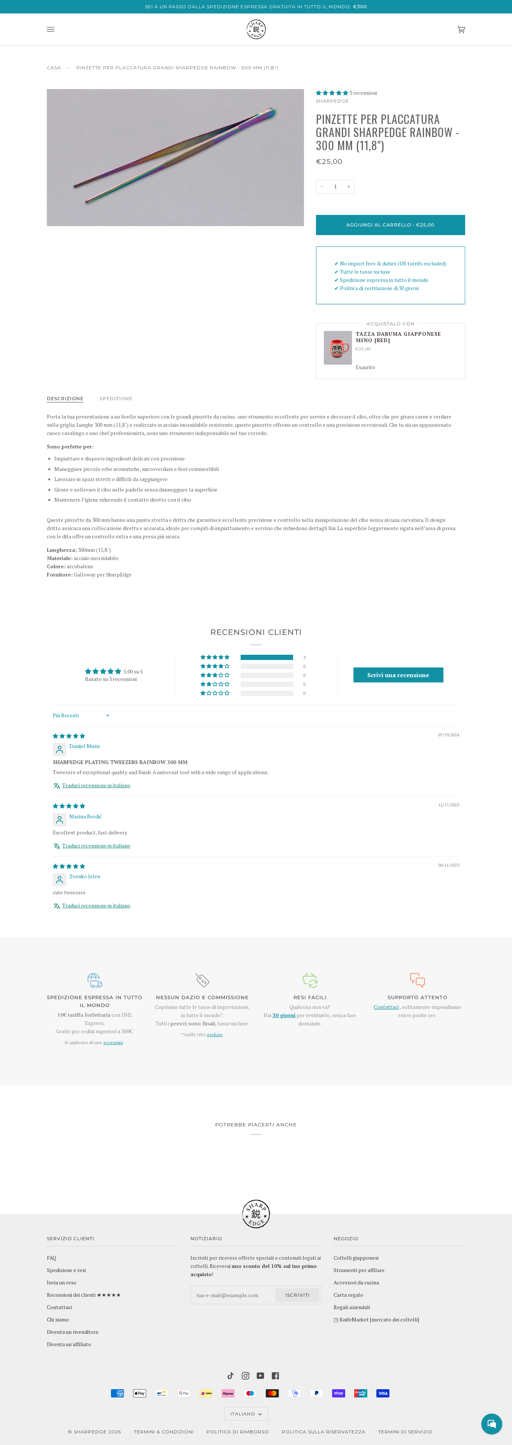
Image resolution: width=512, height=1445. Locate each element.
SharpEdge (332, 101)
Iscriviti (297, 1295)
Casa (54, 67)
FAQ (51, 1257)
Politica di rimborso (238, 1432)
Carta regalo (348, 1295)
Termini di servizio (405, 1432)
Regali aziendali (352, 1307)
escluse (215, 1034)
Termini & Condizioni (164, 1432)
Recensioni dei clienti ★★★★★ (84, 1295)
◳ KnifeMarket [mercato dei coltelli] (376, 1319)
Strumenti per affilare (359, 1270)
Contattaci (386, 1007)
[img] (69, 736)
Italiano (244, 1414)
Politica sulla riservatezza (323, 1432)
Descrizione (65, 398)
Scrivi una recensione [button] (398, 675)
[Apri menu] (58, 29)
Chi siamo (58, 1319)
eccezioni (113, 1042)
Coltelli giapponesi (356, 1257)
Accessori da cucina (356, 1282)
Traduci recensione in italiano (96, 785)
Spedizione (116, 398)
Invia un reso (61, 1282)
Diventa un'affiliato (69, 1344)
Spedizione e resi (66, 1270)
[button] (332, 92)
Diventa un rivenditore (73, 1332)
